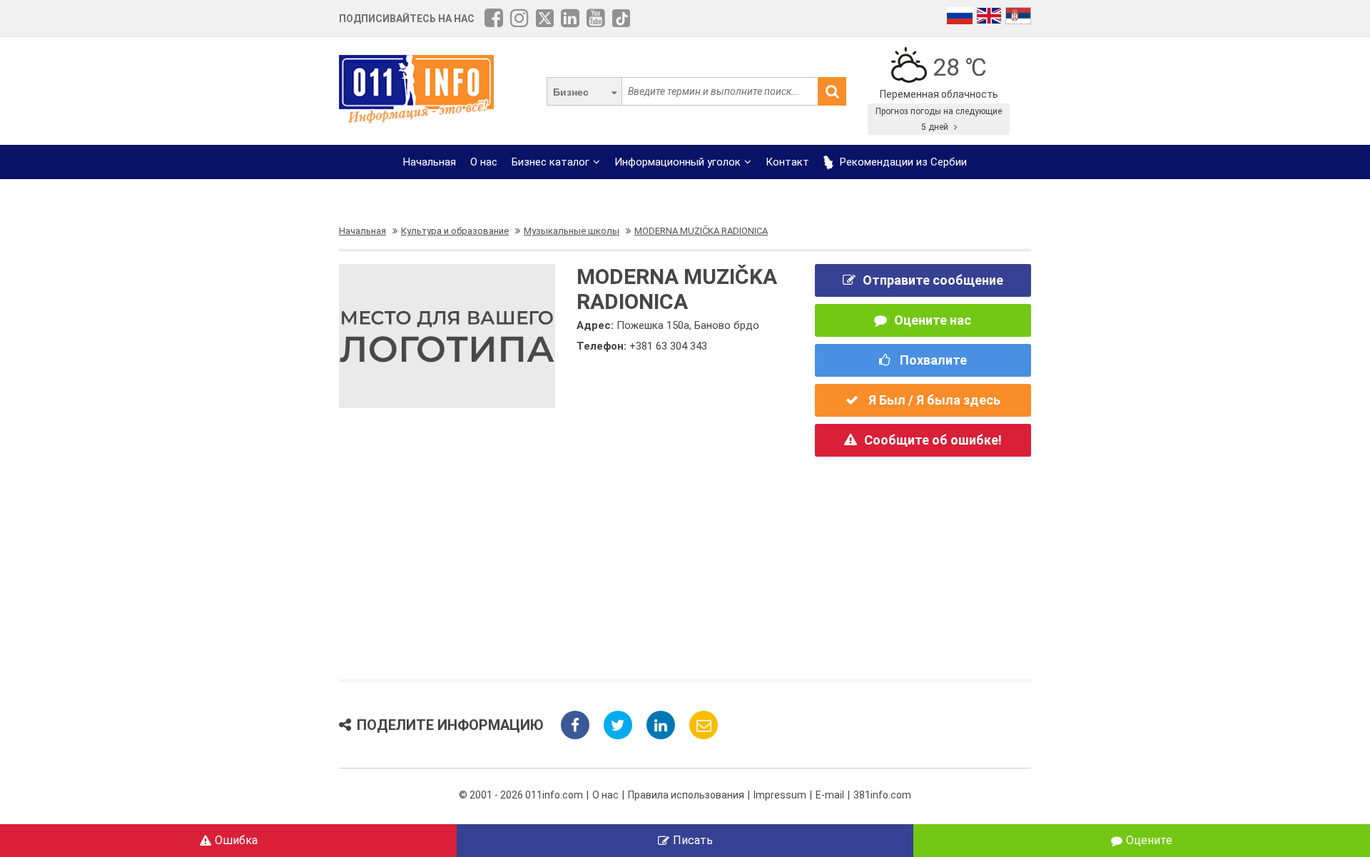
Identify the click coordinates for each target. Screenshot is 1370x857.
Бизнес (571, 92)
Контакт (787, 162)
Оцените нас (932, 320)
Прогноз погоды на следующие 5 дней (939, 119)
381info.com (882, 795)
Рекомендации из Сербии (902, 162)
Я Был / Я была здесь (933, 399)
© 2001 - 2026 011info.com (521, 795)
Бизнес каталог (550, 162)
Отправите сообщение (933, 280)
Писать (693, 840)
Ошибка (236, 840)
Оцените (1149, 840)
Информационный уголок (677, 162)
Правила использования (686, 795)
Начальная (429, 162)
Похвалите (932, 360)
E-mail (830, 795)
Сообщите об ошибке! (933, 439)
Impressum (780, 795)
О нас (483, 162)
